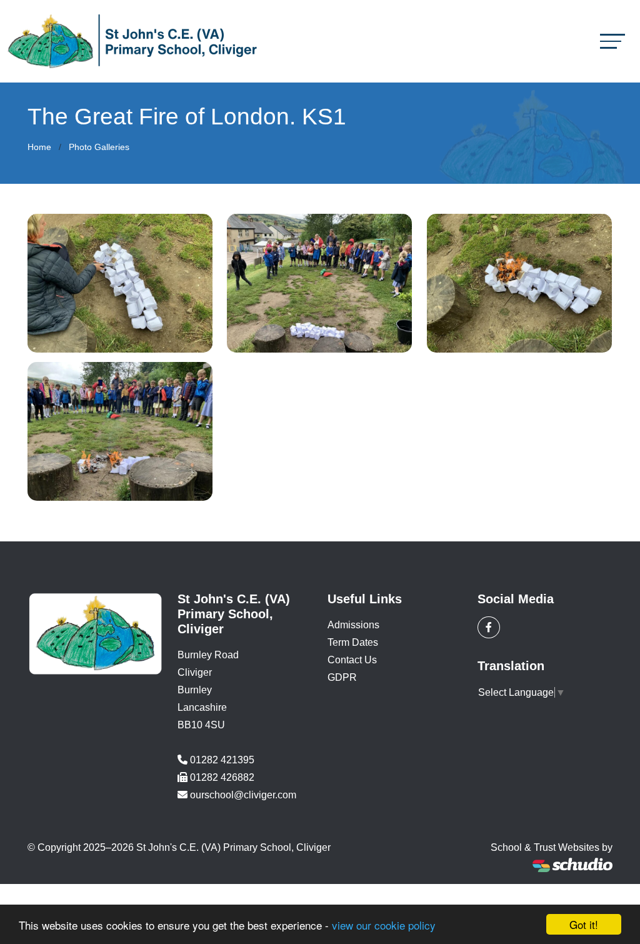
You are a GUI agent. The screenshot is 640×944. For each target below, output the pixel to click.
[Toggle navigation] (612, 41)
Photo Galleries (99, 147)
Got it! (583, 924)
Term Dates (353, 642)
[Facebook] (489, 627)
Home (39, 147)
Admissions (353, 625)
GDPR (342, 677)
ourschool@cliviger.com (243, 795)
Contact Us (352, 660)
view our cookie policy (384, 925)
